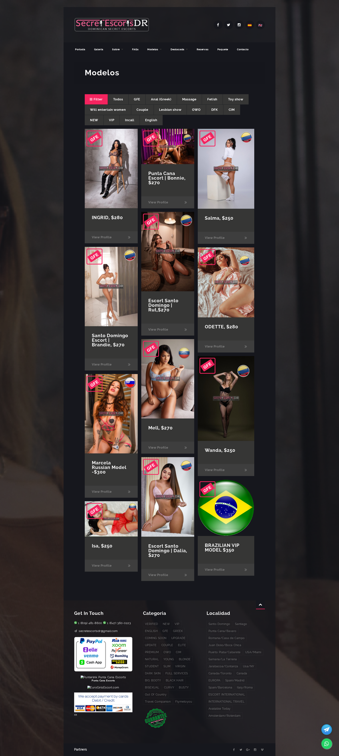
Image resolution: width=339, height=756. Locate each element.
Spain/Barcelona (220, 687)
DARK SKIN (153, 673)
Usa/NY (248, 666)
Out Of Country (156, 694)
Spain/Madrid (235, 680)
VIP (111, 120)
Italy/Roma (245, 687)
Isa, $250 (102, 546)
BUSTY (184, 687)
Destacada (177, 49)
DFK (214, 109)
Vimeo (262, 749)
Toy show (235, 99)
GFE (137, 99)
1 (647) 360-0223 (119, 623)
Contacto (242, 49)
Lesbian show (170, 109)
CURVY (169, 687)
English (151, 120)
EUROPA (215, 680)
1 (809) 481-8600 (90, 623)
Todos (118, 99)
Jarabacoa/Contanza (223, 666)
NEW (94, 120)
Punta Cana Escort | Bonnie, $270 (167, 178)
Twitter (228, 24)
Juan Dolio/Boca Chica (225, 645)
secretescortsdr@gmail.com (98, 631)
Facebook (218, 24)
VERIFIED (151, 624)
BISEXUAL (152, 687)
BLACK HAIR (174, 680)
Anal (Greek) (161, 99)
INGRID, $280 (107, 217)
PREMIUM (152, 652)
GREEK (178, 631)
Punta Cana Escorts (103, 680)
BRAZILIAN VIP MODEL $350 (222, 548)
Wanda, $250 (220, 450)
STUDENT (152, 666)
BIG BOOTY (153, 680)
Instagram (239, 24)
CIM (232, 109)
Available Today (220, 708)
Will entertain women (108, 109)
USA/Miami (253, 652)
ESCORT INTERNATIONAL (227, 694)
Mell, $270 (160, 427)
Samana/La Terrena (223, 659)
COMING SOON (155, 638)
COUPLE (167, 645)
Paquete (222, 49)
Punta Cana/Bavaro (222, 631)
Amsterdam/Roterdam (225, 715)
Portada (80, 49)
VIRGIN (180, 666)
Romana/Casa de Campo (227, 638)
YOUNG (168, 659)
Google (248, 749)
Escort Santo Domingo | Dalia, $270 (167, 550)
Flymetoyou (183, 701)
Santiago (241, 624)
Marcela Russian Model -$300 (109, 467)
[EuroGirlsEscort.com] (103, 687)
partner (227, 749)
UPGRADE (178, 638)
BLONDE (185, 659)
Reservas (202, 49)
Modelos (152, 49)
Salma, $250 (219, 218)
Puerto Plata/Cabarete (224, 652)
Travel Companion (158, 701)
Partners (80, 749)
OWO (196, 109)
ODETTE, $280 (221, 326)
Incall (129, 120)
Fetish (212, 99)
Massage (189, 99)
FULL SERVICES (176, 673)
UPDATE (151, 645)
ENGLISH (151, 631)
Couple (142, 109)
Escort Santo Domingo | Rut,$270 (163, 305)
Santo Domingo (219, 624)
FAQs (135, 49)
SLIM (166, 666)
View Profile (102, 237)
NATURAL (152, 659)
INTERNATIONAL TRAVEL (226, 701)
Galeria (98, 49)
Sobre (116, 49)
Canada (242, 673)
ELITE (182, 645)
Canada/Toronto (220, 673)
